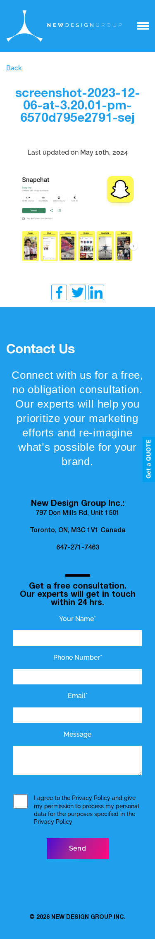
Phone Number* (77, 657)
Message (77, 734)
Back (14, 68)
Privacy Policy (91, 798)
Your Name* (77, 619)
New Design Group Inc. (88, 917)
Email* (78, 696)
